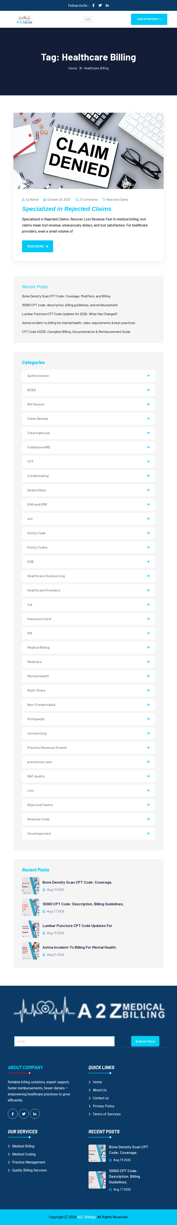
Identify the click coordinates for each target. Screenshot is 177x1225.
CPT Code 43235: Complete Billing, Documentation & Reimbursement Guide (76, 331)
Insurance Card (39, 619)
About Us (100, 1090)
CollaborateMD (38, 447)
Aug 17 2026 (55, 911)
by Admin (32, 199)
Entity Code (36, 533)
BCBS (31, 390)
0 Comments (89, 199)
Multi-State (36, 690)
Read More (35, 246)
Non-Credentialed (41, 704)
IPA (29, 633)
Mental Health (38, 676)
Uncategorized (39, 833)
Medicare (34, 662)
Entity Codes (37, 547)
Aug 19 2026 (55, 889)
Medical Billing (38, 647)
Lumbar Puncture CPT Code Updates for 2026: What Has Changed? (70, 314)
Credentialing (38, 476)
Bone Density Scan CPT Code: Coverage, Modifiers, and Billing (66, 296)
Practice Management (28, 1162)
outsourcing (36, 733)
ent (30, 518)
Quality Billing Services (29, 1170)
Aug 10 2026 (55, 933)
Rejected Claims (117, 199)
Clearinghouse (38, 433)
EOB (30, 561)
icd (29, 604)
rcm (30, 790)
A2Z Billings (86, 1217)
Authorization (38, 375)
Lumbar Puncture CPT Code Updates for (77, 925)
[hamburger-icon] (87, 19)
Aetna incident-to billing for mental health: (80, 947)
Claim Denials (37, 418)
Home (72, 68)
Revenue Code (38, 819)
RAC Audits (35, 776)
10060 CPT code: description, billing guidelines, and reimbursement (70, 305)
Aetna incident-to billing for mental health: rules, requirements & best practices (78, 323)
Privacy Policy (103, 1106)
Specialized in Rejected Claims (67, 208)
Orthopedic (36, 719)
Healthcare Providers (43, 590)
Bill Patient (35, 404)
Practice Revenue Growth (47, 747)
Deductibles (36, 490)
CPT (30, 461)
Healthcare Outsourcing (46, 576)
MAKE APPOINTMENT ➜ (149, 19)
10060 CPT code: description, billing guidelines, (83, 903)
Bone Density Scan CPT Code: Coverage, (77, 882)
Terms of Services (107, 1114)
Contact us (101, 1098)
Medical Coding (24, 1154)
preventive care (39, 762)
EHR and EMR (37, 504)
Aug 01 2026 (55, 954)
